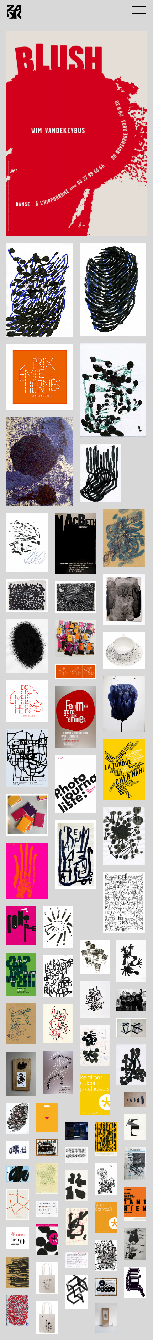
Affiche (75, 229)
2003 (54, 229)
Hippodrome (27, 229)
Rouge (97, 229)
